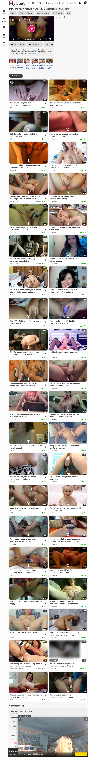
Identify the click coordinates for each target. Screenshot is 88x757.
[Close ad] (86, 719)
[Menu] (80, 3)
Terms (13, 740)
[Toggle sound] (19, 719)
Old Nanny (15, 263)
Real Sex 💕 (59, 3)
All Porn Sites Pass (17, 668)
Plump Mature (16, 201)
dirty (68, 13)
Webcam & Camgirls (26, 13)
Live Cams (49, 3)
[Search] (40, 3)
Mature (13, 13)
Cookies (14, 746)
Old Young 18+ (58, 13)
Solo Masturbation (43, 13)
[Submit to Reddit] (45, 18)
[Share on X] (50, 18)
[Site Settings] (85, 3)
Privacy (14, 743)
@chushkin (32, 53)
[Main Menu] (3, 3)
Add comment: (16, 718)
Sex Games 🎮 (71, 3)
